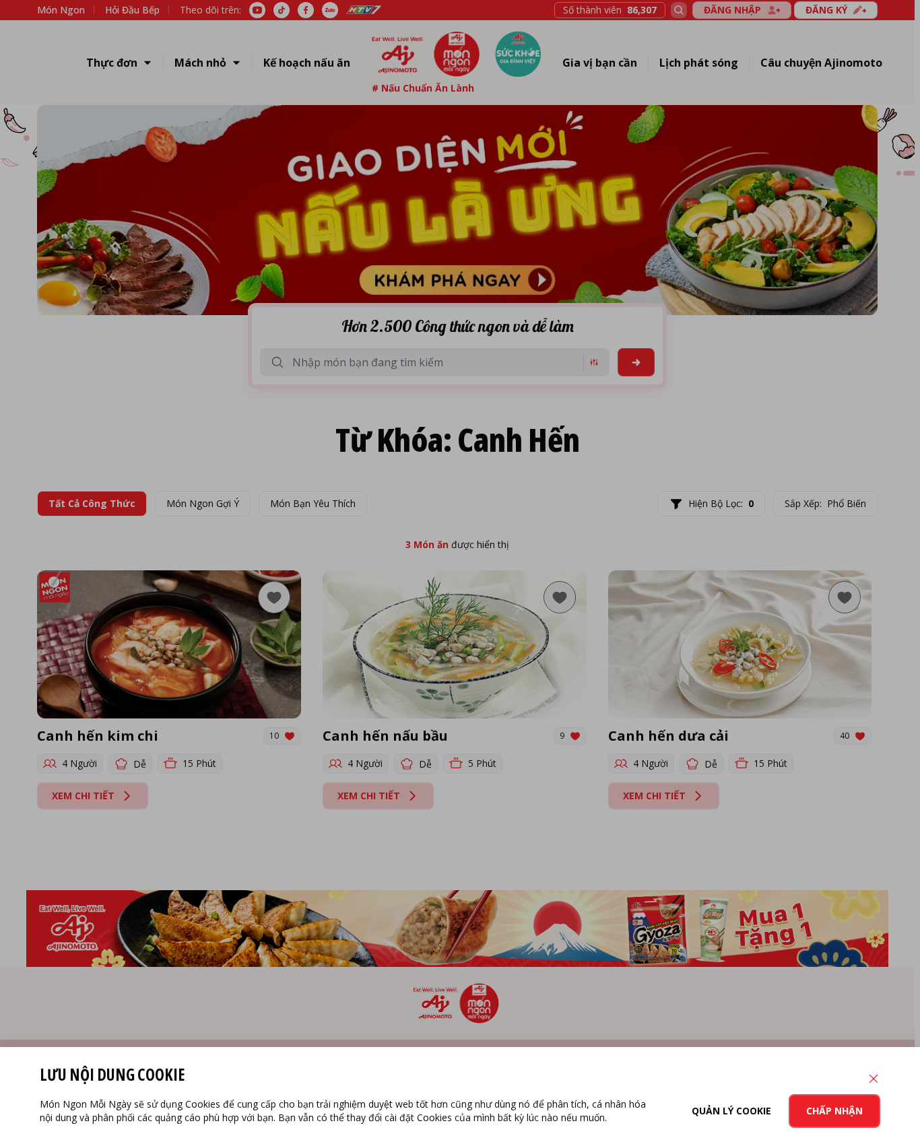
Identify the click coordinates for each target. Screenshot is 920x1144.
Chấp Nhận (834, 1110)
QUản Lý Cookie (731, 1110)
